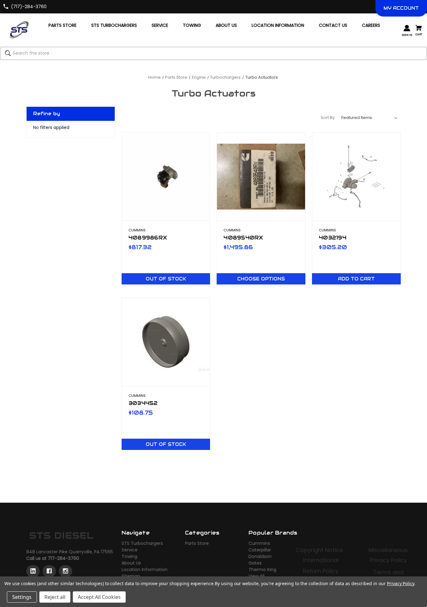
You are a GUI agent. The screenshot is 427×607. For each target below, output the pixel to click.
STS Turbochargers (142, 543)
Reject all (54, 597)
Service (130, 550)
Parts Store (197, 543)
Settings (22, 597)
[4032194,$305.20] (356, 176)
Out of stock (166, 279)
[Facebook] (49, 571)
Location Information (145, 569)
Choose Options (261, 279)
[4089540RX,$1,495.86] (261, 176)
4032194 (332, 237)
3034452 (143, 403)
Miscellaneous (388, 550)
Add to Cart (356, 279)
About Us (131, 563)
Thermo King (262, 569)
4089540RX (243, 237)
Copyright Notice (320, 550)
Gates (255, 563)
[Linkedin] (33, 571)
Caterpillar (260, 550)
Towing (129, 556)
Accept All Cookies (99, 597)
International (321, 560)
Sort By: (328, 118)
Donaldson (260, 556)
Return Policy (321, 571)
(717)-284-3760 (29, 6)
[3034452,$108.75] (166, 342)
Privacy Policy (388, 560)
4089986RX (147, 237)
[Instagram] (65, 571)
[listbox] (369, 117)
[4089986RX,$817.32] (166, 176)
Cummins (259, 543)
